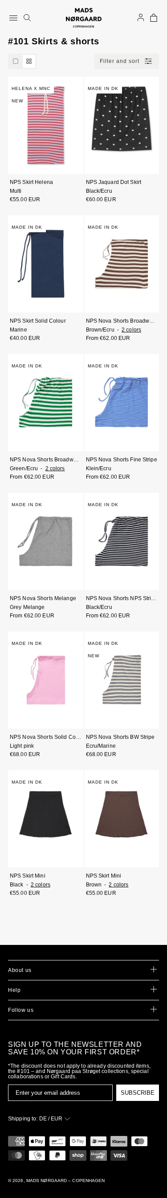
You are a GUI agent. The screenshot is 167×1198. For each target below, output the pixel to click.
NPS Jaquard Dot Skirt (114, 182)
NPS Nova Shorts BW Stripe (120, 737)
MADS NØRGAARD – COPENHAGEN (65, 1180)
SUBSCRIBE (138, 1092)
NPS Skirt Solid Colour (38, 321)
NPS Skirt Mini (27, 876)
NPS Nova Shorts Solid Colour (45, 737)
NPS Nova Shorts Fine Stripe (121, 460)
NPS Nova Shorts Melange (43, 598)
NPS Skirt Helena (31, 182)
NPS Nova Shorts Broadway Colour (122, 321)
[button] (153, 17)
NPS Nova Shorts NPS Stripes (122, 598)
